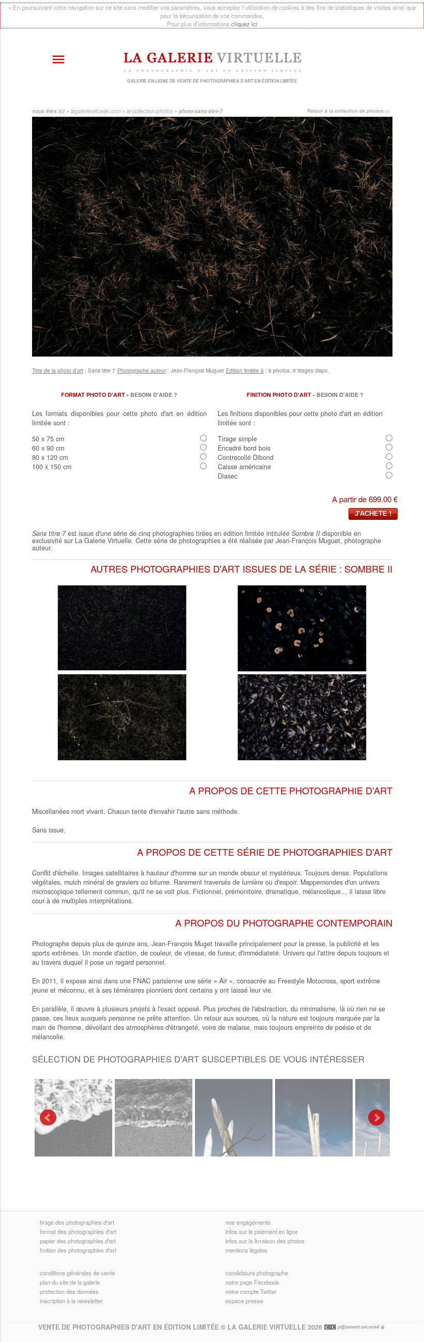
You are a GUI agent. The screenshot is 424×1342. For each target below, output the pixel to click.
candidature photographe (256, 1273)
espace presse (244, 1301)
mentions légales (246, 1250)
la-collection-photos (150, 111)
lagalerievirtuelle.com (95, 111)
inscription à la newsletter (71, 1301)
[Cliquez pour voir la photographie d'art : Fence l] (314, 1117)
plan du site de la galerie (70, 1282)
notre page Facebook (252, 1282)
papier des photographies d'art (78, 1241)
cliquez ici (244, 24)
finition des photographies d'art (78, 1250)
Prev (48, 1117)
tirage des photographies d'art (77, 1222)
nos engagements (247, 1222)
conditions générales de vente (77, 1273)
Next (376, 1117)
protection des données (69, 1291)
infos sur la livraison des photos (265, 1241)
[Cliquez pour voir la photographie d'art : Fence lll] (233, 1117)
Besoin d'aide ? (153, 394)
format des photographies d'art (78, 1231)
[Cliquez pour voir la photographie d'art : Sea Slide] (73, 1117)
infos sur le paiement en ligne (261, 1231)
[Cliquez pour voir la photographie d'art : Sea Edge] (153, 1117)
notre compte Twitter (251, 1291)
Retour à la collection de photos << (348, 110)
